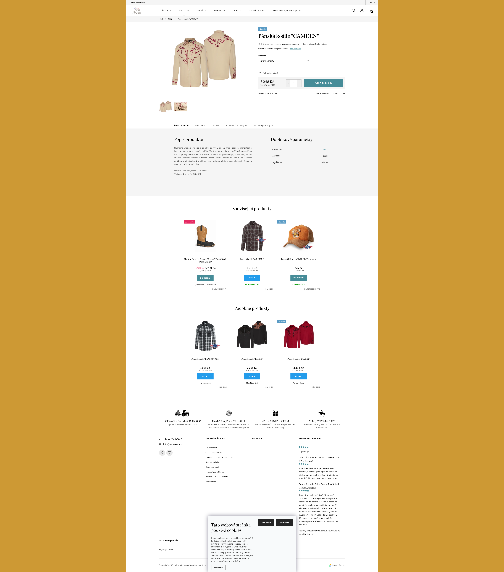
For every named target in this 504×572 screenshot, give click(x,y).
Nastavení (218, 567)
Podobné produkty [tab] (261, 125)
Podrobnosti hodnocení (290, 44)
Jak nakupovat (211, 447)
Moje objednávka (138, 2)
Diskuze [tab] (215, 125)
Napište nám (211, 481)
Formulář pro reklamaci (215, 472)
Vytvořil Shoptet (338, 565)
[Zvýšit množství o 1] (299, 83)
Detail (252, 278)
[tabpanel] (205, 255)
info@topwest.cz (172, 444)
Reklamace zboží (212, 467)
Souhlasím (285, 522)
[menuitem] (166, 10)
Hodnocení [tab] (200, 125)
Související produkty (235, 125)
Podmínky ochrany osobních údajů (219, 457)
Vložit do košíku (323, 83)
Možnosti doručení (270, 73)
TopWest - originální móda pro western (162, 453)
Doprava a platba (212, 462)
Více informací (295, 48)
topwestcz (169, 453)
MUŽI (325, 149)
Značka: (267, 93)
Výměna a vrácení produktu (217, 477)
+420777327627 (172, 439)
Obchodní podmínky (214, 452)
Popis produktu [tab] (181, 125)
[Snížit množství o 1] (288, 83)
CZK (370, 2)
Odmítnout (266, 522)
